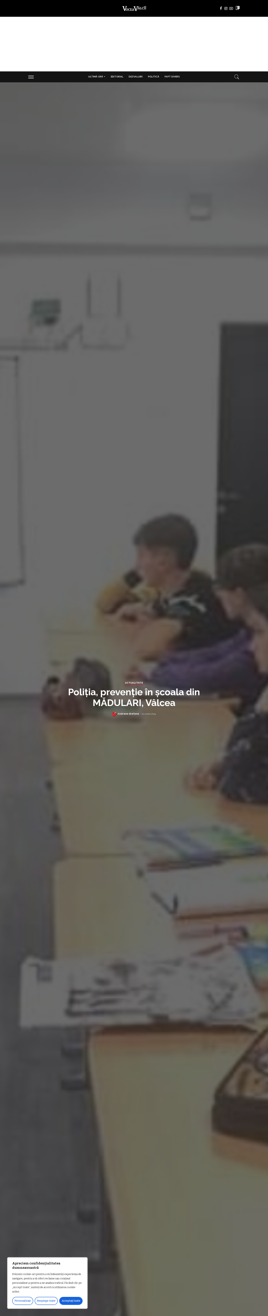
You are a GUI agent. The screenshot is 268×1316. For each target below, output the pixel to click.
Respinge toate (46, 1300)
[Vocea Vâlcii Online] (134, 8)
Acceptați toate (71, 1300)
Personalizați (23, 1300)
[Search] (237, 76)
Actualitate (134, 683)
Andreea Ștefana (128, 714)
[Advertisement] (134, 44)
